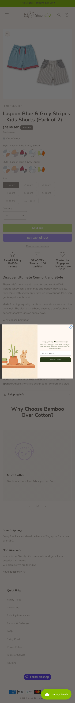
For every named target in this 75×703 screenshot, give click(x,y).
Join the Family (55, 360)
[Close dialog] (70, 326)
